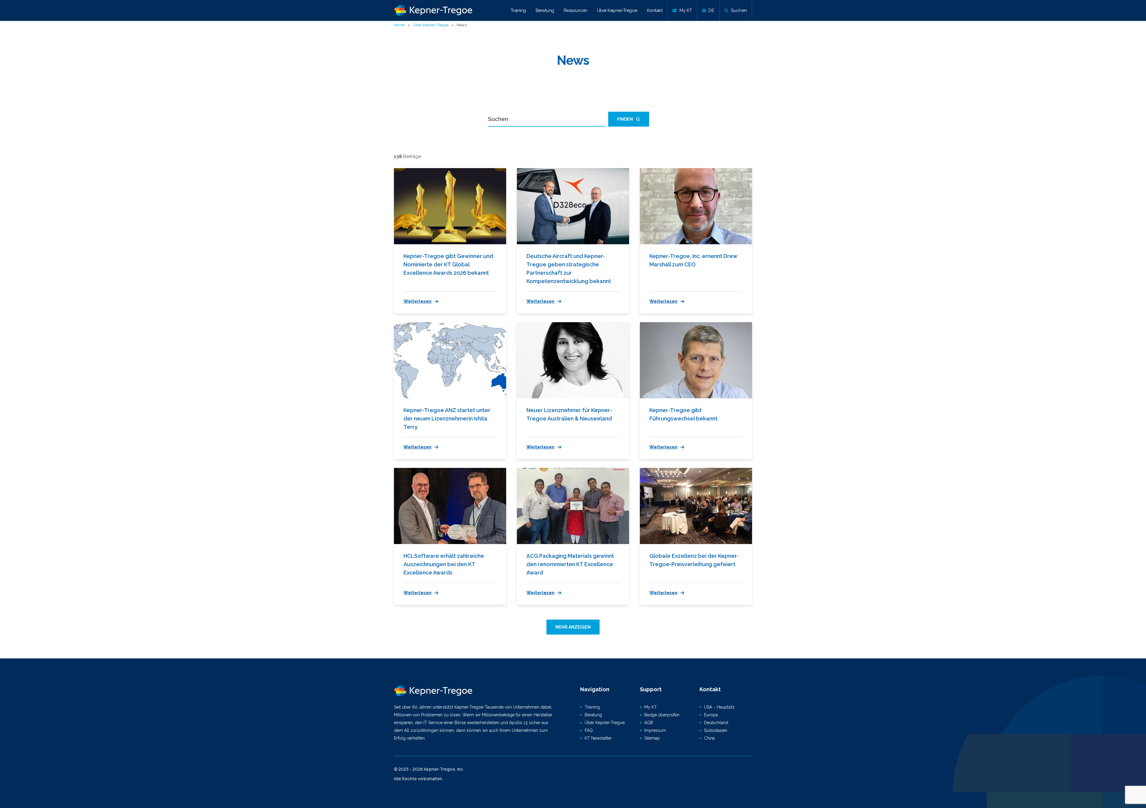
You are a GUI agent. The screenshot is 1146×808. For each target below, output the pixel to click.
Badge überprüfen (662, 714)
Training (518, 10)
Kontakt (655, 10)
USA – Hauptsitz (719, 707)
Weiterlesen (417, 301)
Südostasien (715, 730)
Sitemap (652, 738)
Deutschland (716, 722)
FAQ (589, 730)
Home (399, 25)
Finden (625, 119)
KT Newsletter (598, 738)
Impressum (655, 730)
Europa (711, 714)
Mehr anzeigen (573, 627)
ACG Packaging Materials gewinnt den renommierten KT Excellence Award (570, 564)
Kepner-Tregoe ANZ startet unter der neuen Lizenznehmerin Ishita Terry (446, 418)
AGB (648, 722)
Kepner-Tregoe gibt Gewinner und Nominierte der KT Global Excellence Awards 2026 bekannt (448, 264)
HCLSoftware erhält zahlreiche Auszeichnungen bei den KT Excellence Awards (443, 564)
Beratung (545, 10)
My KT (650, 707)
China (709, 738)
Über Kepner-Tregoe (617, 10)
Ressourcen (575, 10)
